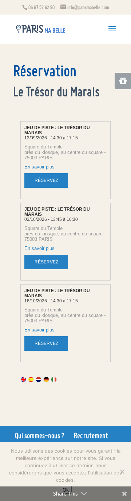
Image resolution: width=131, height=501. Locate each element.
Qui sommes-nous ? (39, 435)
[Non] (122, 471)
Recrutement (91, 435)
